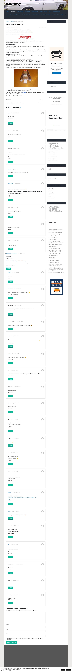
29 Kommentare (42, 27)
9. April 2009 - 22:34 (14, 471)
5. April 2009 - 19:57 (21, 253)
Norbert (9, 169)
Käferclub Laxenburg (52, 178)
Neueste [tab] (55, 130)
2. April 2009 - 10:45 (15, 169)
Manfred (9, 492)
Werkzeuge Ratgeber (60, 269)
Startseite (7, 21)
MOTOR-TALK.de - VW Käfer (11, 253)
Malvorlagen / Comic (52, 189)
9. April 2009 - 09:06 (15, 438)
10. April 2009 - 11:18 (16, 492)
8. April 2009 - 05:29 (15, 403)
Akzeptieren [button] (68, 669)
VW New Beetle (57, 264)
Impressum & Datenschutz (53, 206)
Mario (9, 452)
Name (7, 624)
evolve (29, 667)
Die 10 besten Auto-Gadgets (53, 145)
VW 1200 (52, 251)
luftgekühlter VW (54, 242)
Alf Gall (9, 272)
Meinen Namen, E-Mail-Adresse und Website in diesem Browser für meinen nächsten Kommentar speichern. (24, 639)
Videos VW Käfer (51, 193)
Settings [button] (63, 669)
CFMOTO (50, 144)
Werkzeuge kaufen (60, 268)
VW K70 (57, 255)
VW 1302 (50, 169)
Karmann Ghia (51, 232)
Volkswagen (53, 248)
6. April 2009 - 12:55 (18, 305)
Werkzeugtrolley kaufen (53, 160)
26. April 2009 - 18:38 (14, 580)
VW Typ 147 (54, 267)
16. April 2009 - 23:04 (14, 544)
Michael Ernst (10, 288)
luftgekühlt (56, 235)
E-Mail (7, 629)
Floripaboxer (51, 151)
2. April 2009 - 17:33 (17, 183)
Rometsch (54, 246)
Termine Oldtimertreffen (53, 209)
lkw (8, 544)
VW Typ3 (50, 265)
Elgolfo (9, 511)
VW (58, 248)
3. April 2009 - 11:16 (14, 207)
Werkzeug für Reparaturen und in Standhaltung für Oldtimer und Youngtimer (56, 211)
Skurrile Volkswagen (52, 192)
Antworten (10, 123)
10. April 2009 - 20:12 (15, 511)
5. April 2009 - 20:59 (15, 272)
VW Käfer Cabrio (54, 260)
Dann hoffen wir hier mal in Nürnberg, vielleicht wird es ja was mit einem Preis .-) (22, 497)
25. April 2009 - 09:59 (19, 564)
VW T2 (50, 180)
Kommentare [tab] (62, 130)
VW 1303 (58, 253)
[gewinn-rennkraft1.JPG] (26, 78)
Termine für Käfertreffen (53, 208)
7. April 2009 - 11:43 (19, 321)
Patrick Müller (10, 183)
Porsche (50, 191)
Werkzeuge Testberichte (52, 270)
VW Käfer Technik (54, 262)
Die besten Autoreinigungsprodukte (55, 149)
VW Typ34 (50, 267)
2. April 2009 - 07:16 (16, 148)
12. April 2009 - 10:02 (15, 525)
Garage (50, 230)
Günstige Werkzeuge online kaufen (56, 230)
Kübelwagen (50, 235)
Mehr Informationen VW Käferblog (54, 207)
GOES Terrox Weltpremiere (53, 152)
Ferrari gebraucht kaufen (53, 150)
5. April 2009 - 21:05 (17, 288)
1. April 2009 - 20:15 (15, 113)
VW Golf (54, 255)
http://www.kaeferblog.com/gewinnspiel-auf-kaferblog (16, 260)
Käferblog (13, 4)
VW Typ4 (54, 265)
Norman (9, 353)
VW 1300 (58, 251)
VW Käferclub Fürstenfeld (53, 179)
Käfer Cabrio (58, 232)
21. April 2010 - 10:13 (17, 594)
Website (7, 633)
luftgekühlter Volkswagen (53, 238)
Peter (17, 27)
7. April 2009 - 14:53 (15, 353)
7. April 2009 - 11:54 (15, 336)
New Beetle (62, 242)
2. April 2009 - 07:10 (14, 130)
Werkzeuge (58, 267)
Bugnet (50, 168)
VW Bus (50, 194)
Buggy (56, 229)
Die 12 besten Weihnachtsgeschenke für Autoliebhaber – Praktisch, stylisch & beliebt (56, 148)
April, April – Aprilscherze (40, 102)
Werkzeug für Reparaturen (53, 272)
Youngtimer (60, 272)
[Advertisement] (56, 36)
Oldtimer (50, 190)
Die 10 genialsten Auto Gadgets (54, 146)
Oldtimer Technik (58, 244)
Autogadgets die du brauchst (53, 143)
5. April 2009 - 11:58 (15, 240)
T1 (57, 246)
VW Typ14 (59, 265)
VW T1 (61, 264)
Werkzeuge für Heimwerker (53, 268)
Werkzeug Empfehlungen (52, 269)
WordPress (42, 667)
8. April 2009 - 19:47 (14, 419)
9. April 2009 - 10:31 (14, 452)
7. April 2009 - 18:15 (14, 370)
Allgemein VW (12, 21)
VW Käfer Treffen (51, 264)
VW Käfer (52, 258)
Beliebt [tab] (50, 130)
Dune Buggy (60, 229)
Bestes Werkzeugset (52, 229)
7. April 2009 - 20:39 (17, 386)
